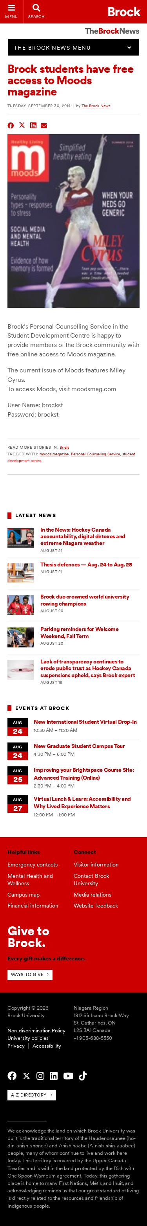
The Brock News (96, 105)
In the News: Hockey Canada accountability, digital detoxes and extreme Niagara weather (82, 536)
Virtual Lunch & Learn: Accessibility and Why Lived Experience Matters (82, 802)
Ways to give (27, 974)
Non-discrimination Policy (36, 1031)
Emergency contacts (32, 864)
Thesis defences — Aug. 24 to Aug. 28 (86, 564)
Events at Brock (42, 708)
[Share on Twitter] (22, 124)
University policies (28, 1038)
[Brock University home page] (124, 11)
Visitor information (96, 864)
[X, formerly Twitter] (26, 1076)
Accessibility (47, 1046)
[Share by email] (44, 124)
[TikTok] (83, 1076)
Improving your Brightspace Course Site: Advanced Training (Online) (84, 773)
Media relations (92, 894)
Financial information (32, 905)
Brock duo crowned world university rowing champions (84, 600)
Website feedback (96, 905)
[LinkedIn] (54, 1076)
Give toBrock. (28, 936)
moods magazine (54, 453)
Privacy (16, 1046)
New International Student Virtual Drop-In (85, 721)
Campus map (23, 894)
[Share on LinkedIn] (33, 124)
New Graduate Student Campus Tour (79, 746)
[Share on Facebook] (10, 124)
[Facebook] (11, 1076)
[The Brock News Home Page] (112, 25)
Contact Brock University (91, 879)
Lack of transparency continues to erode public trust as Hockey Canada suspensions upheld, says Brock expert (87, 668)
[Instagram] (40, 1076)
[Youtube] (68, 1076)
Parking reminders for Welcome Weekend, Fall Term (79, 632)
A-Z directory (29, 1095)
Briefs (64, 447)
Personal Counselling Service (95, 453)
